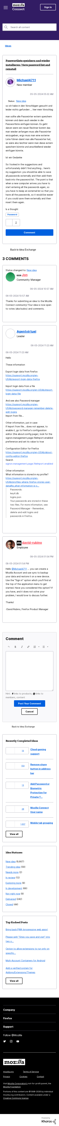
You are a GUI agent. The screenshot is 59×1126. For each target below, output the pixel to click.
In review (10, 876)
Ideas (7, 45)
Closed (9, 903)
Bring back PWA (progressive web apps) (27, 928)
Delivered (11, 897)
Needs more (12, 871)
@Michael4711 (19, 567)
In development (14, 887)
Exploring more (13, 881)
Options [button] (55, 46)
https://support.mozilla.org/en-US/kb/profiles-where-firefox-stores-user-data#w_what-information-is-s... (28, 481)
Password (12, 214)
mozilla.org (8, 1070)
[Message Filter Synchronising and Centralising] (48, 249)
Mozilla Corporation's (18, 1082)
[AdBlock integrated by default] (42, 249)
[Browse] (6, 7)
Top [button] (4, 1118)
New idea (21, 100)
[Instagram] (11, 1040)
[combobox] (29, 27)
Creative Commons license (15, 1097)
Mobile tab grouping (41, 821)
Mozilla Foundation (12, 1085)
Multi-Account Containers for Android (25, 959)
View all (14, 832)
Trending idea (13, 865)
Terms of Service (31, 1070)
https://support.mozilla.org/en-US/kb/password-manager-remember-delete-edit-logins (29, 407)
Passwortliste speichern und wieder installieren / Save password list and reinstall (28, 65)
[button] (9, 222)
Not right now (13, 892)
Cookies (23, 1075)
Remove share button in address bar (40, 767)
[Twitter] (4, 1040)
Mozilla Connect (19, 7)
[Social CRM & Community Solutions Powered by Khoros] (49, 1119)
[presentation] (9, 645)
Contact (40, 1075)
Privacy (6, 1075)
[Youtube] (17, 1040)
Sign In (48, 7)
